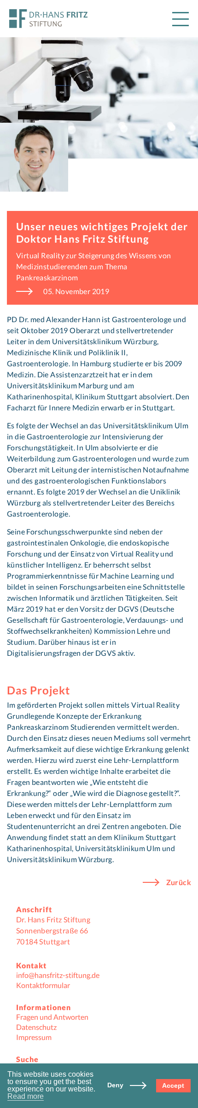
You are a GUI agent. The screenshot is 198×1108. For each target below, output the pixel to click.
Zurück (178, 882)
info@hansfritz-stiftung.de (57, 975)
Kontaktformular (43, 985)
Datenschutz (36, 1027)
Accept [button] (173, 1085)
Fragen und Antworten (52, 1016)
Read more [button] (25, 1096)
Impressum (34, 1037)
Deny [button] (116, 1085)
